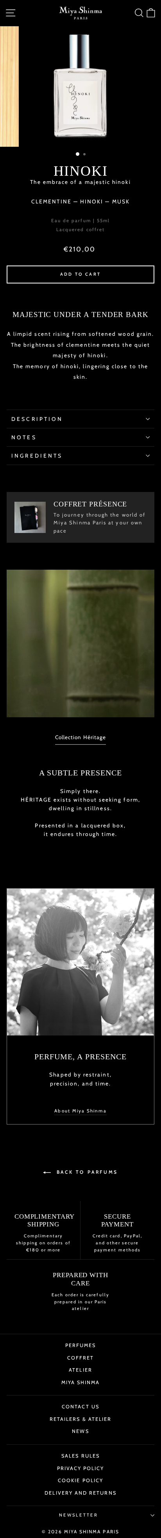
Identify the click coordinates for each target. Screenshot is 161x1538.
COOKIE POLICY (80, 1480)
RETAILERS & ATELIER (80, 1419)
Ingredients (37, 456)
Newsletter (78, 1515)
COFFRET (80, 1358)
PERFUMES (80, 1345)
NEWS (80, 1431)
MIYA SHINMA (80, 1382)
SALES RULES (80, 1456)
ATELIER (80, 1370)
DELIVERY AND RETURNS (80, 1493)
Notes (24, 437)
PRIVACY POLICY (80, 1468)
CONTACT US (80, 1407)
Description (37, 419)
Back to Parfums (86, 1172)
